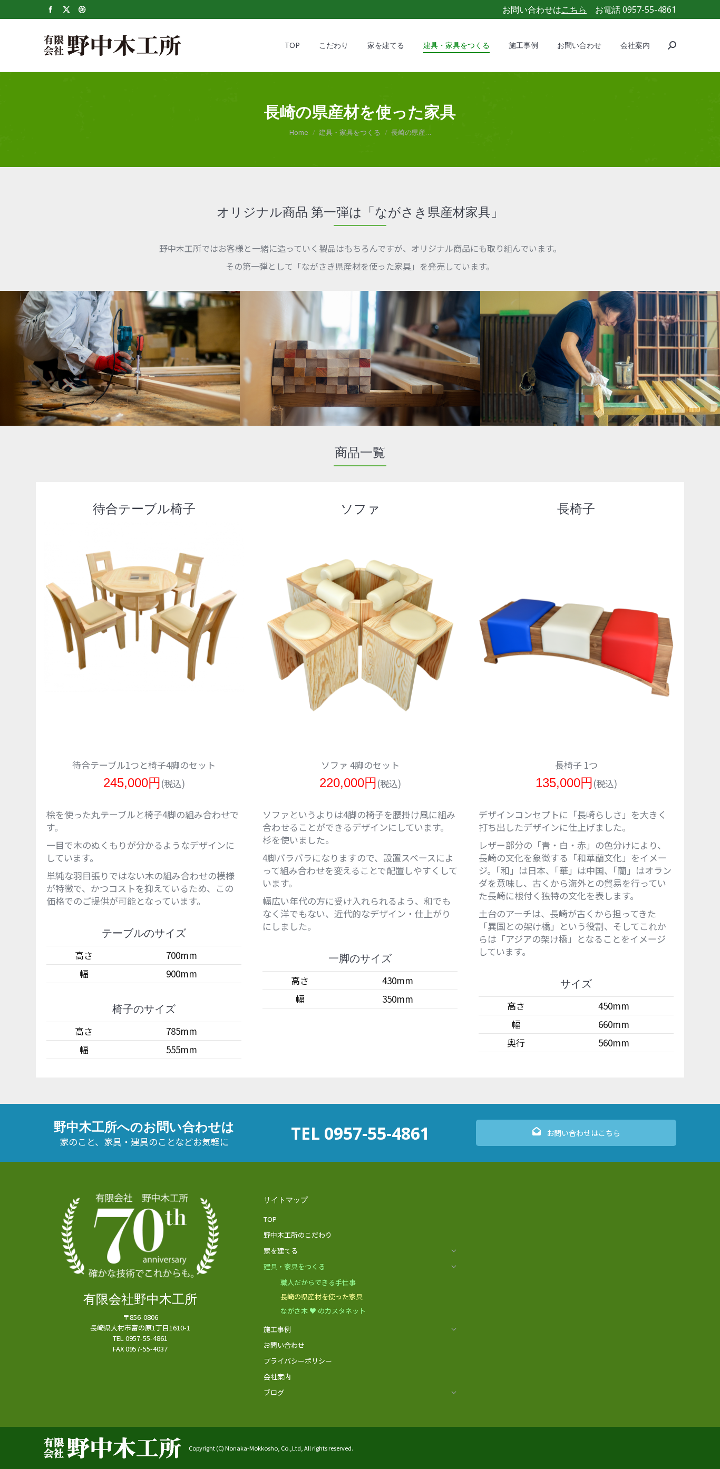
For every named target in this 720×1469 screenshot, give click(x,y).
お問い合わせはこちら (582, 1133)
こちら (574, 9)
